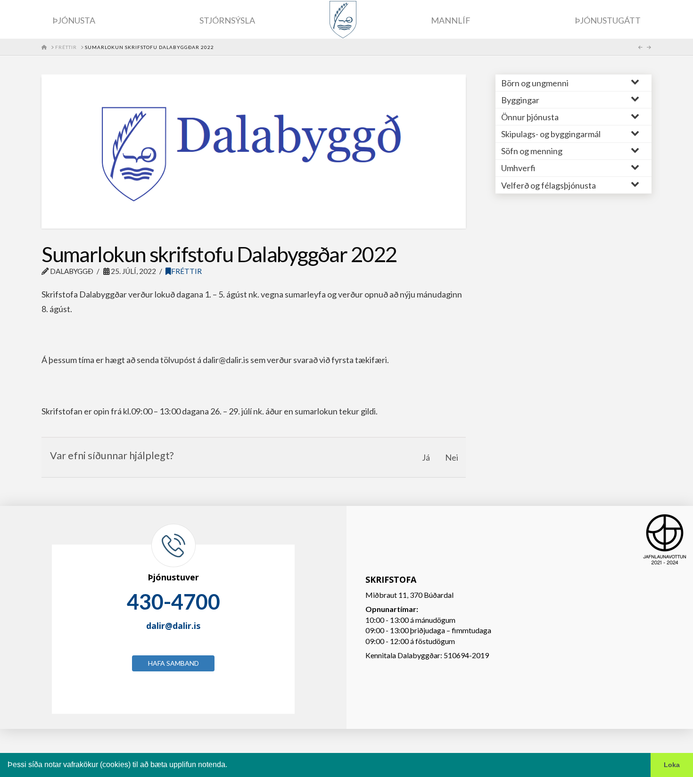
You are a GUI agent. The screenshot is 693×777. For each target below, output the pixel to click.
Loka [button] (672, 765)
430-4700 (173, 601)
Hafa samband (173, 663)
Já (426, 457)
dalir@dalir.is (173, 625)
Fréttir (186, 271)
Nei (451, 457)
